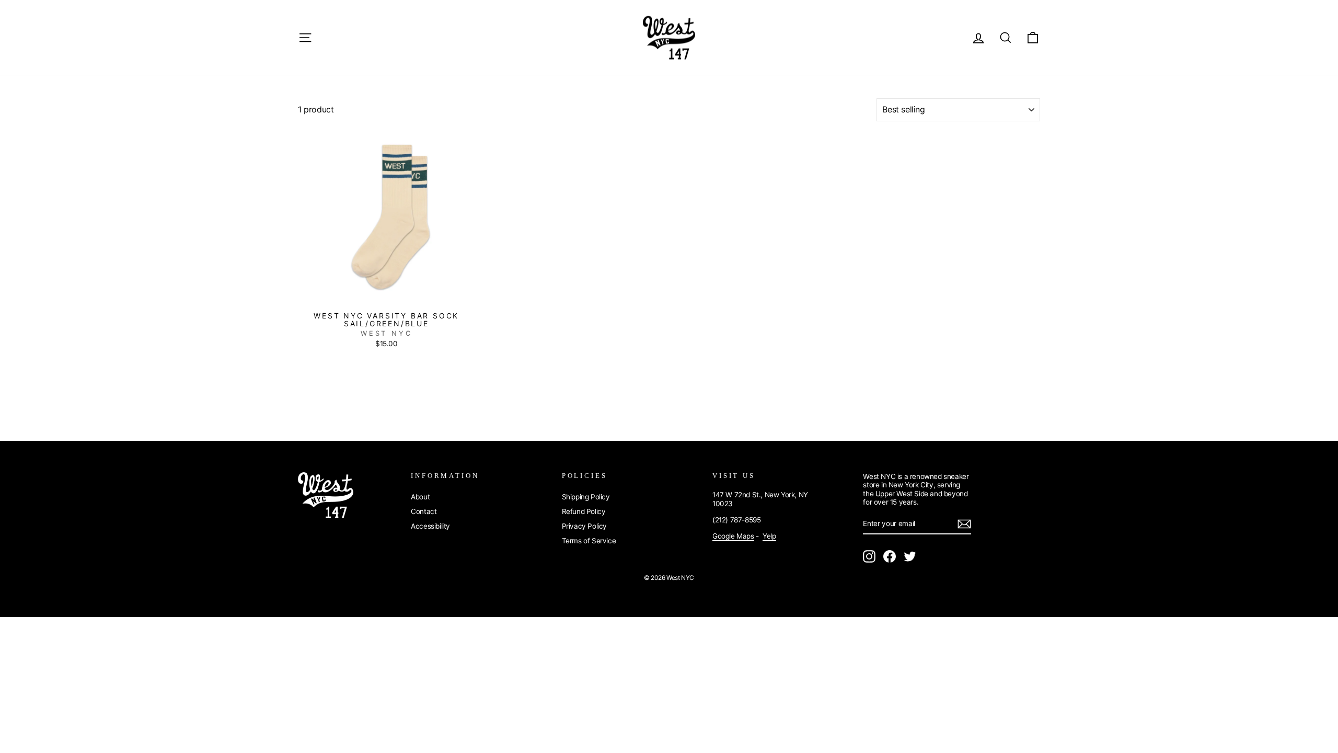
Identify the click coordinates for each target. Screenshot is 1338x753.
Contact (423, 511)
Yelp (769, 536)
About (420, 497)
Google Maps (733, 536)
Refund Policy (584, 511)
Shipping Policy (586, 497)
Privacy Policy (584, 526)
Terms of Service (589, 541)
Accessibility (430, 526)
